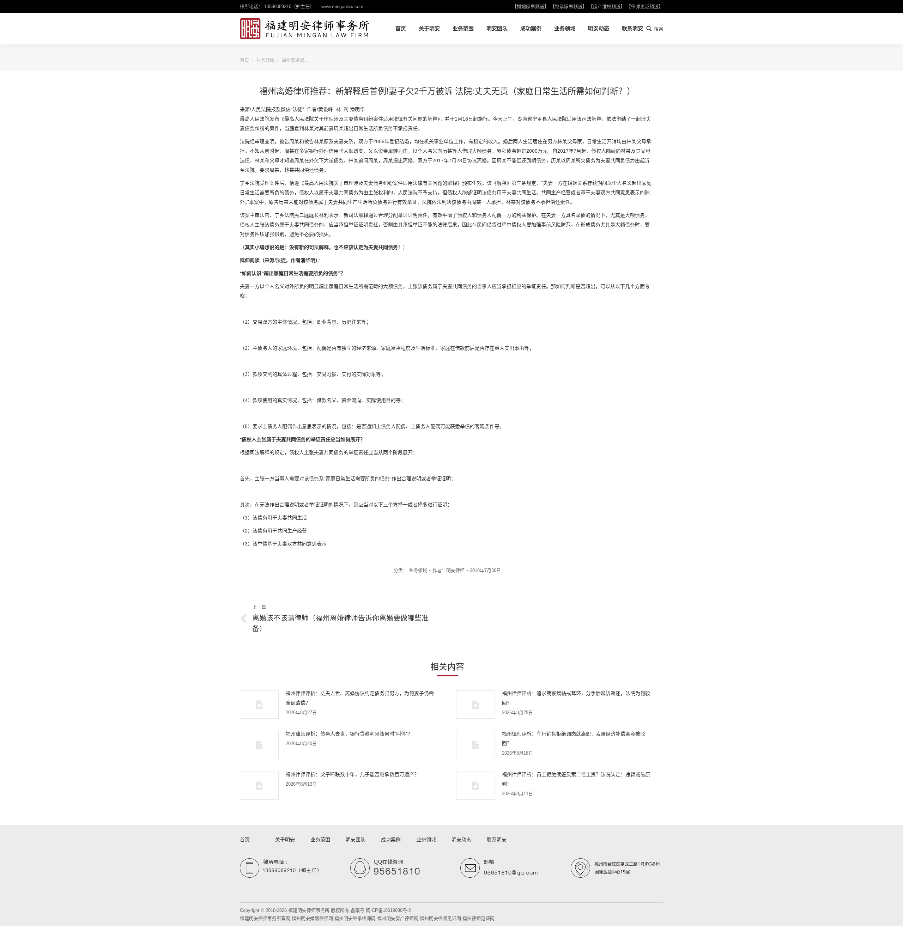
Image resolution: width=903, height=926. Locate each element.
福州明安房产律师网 (397, 918)
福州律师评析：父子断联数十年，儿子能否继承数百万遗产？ (352, 774)
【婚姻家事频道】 (530, 6)
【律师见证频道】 (644, 6)
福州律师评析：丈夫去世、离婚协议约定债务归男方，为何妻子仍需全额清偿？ (360, 698)
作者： (448, 570)
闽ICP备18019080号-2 (388, 910)
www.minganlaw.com (342, 6)
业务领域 (265, 60)
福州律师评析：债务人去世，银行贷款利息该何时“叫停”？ (349, 734)
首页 (244, 60)
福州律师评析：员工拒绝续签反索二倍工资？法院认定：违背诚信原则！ (576, 779)
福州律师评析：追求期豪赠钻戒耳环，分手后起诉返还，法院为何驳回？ (576, 698)
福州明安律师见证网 (440, 918)
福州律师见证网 (478, 918)
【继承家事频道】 (568, 6)
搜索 (658, 28)
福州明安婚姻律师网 (312, 918)
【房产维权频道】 (606, 6)
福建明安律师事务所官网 (265, 918)
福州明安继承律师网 (355, 918)
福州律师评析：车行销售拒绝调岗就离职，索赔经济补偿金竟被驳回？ (573, 738)
